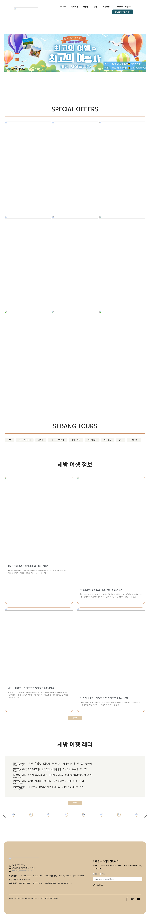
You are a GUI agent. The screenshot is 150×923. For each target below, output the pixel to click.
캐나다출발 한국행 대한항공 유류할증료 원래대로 (31, 688)
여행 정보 (106, 7)
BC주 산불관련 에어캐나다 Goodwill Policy (28, 566)
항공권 (85, 7)
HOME (63, 7)
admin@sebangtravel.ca (22, 871)
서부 (103, 874)
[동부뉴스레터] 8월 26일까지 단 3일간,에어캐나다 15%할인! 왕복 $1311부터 (50, 769)
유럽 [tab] (9, 440)
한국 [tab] (120, 440)
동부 (97, 874)
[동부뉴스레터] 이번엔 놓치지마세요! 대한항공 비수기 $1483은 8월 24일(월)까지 (52, 775)
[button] (4, 815)
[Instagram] (133, 899)
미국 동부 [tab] (107, 440)
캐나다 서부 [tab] (75, 440)
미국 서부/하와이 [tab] (57, 440)
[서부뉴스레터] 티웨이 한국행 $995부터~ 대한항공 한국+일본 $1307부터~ (49, 781)
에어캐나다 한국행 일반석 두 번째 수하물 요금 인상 (104, 698)
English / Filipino (124, 7)
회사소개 (74, 7)
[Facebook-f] (127, 899)
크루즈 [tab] (40, 440)
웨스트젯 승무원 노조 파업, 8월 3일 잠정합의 (101, 589)
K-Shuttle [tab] (134, 440)
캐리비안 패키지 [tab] (25, 440)
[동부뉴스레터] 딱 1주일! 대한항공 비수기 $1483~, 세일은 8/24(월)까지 (48, 787)
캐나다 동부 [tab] (92, 440)
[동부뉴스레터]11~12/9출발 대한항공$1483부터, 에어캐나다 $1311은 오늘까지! (53, 763)
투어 (95, 7)
